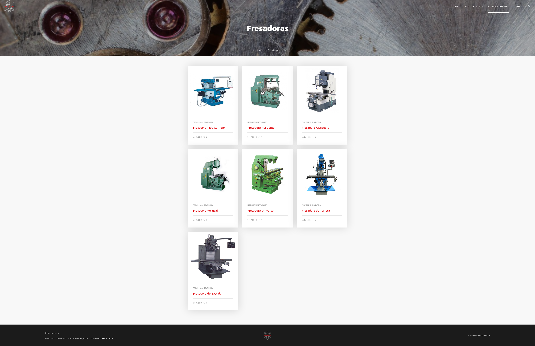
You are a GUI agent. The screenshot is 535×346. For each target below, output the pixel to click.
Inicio (458, 6)
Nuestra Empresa (474, 6)
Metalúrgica (208, 122)
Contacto (518, 6)
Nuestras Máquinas (498, 6)
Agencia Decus (106, 338)
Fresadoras (197, 122)
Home (260, 50)
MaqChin (199, 137)
